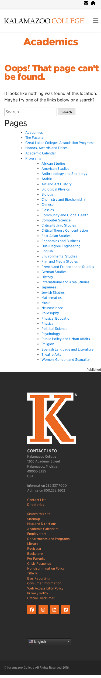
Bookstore (35, 554)
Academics (50, 42)
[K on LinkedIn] (55, 614)
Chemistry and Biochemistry (63, 199)
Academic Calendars (42, 529)
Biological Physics (55, 189)
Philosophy (50, 313)
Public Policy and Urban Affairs (65, 339)
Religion (47, 344)
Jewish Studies (53, 293)
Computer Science (56, 220)
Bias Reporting (38, 578)
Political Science (54, 329)
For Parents (36, 558)
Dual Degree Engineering (61, 246)
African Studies (53, 163)
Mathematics (51, 298)
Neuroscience (52, 308)
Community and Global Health (64, 215)
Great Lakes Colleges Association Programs (59, 143)
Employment (37, 534)
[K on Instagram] (44, 614)
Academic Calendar (40, 153)
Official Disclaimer (41, 598)
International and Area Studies (65, 282)
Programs (33, 158)
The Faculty (34, 138)
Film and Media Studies (59, 261)
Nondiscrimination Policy (46, 568)
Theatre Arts (51, 354)
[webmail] (86, 3)
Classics (47, 210)
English (47, 251)
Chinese (47, 205)
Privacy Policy (37, 593)
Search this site (39, 514)
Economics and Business (60, 241)
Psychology (50, 334)
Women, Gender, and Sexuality (65, 360)
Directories (35, 505)
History (47, 277)
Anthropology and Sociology (64, 174)
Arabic (46, 179)
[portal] (93, 3)
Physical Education (56, 318)
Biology (47, 194)
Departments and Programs (48, 539)
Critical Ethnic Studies (58, 225)
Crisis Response (39, 564)
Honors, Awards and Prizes (46, 148)
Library (32, 544)
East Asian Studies (56, 236)
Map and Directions (42, 524)
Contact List (36, 500)
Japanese (48, 287)
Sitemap (33, 519)
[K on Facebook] (33, 614)
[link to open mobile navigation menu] (96, 21)
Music (45, 303)
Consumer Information (44, 583)
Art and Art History (56, 184)
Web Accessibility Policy (45, 588)
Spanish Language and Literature (67, 349)
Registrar (34, 548)
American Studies (55, 169)
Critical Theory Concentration (64, 230)
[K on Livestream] (66, 614)
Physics (47, 324)
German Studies (54, 272)
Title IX (32, 573)
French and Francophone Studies (67, 267)
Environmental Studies (59, 256)
